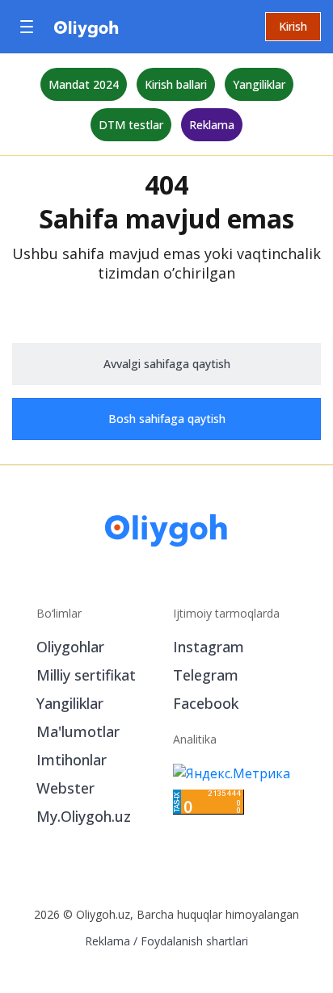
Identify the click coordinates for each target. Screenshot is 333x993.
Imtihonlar (71, 759)
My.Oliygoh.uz (83, 816)
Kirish (293, 26)
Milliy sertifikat (86, 675)
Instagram (208, 646)
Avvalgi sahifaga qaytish (166, 363)
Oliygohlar (70, 646)
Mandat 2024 (83, 84)
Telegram (205, 675)
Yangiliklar (259, 84)
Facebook (205, 703)
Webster (65, 788)
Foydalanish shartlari (194, 941)
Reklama (211, 124)
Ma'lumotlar (78, 731)
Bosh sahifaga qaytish (167, 418)
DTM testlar (131, 124)
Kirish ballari (176, 84)
